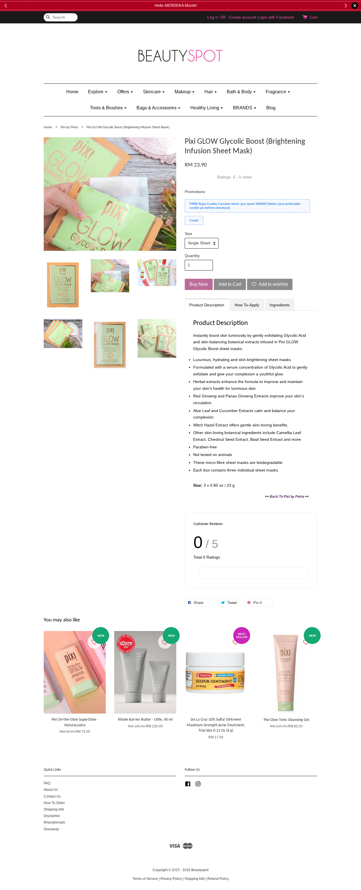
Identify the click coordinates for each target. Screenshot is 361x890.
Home (72, 91)
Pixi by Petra (69, 127)
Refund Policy (218, 879)
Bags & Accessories (157, 107)
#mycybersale (54, 822)
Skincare (152, 91)
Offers (123, 91)
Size (188, 233)
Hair (209, 91)
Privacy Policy (171, 879)
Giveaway (51, 829)
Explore (96, 91)
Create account (242, 17)
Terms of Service (145, 879)
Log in (212, 17)
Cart (313, 17)
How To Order (54, 803)
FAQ (47, 783)
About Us (51, 790)
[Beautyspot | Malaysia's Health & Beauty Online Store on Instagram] (198, 785)
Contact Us (52, 796)
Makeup (183, 91)
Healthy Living (205, 107)
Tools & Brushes (107, 107)
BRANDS (243, 107)
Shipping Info (54, 809)
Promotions (195, 191)
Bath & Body (240, 91)
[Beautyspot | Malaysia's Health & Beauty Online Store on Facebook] (188, 785)
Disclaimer (52, 816)
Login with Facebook (275, 17)
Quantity (192, 255)
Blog (271, 107)
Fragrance (276, 91)
